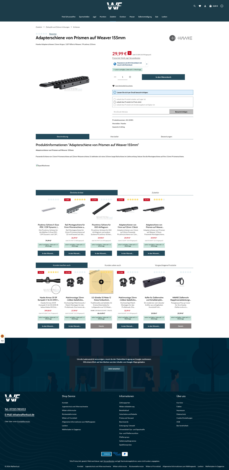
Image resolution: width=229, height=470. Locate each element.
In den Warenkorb (163, 77)
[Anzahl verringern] (115, 77)
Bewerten (53, 34)
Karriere (180, 403)
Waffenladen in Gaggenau (71, 429)
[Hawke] (181, 38)
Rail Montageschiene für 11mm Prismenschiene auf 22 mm (74, 226)
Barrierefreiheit (182, 426)
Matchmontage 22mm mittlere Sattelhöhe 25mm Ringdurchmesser (75, 298)
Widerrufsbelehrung (126, 406)
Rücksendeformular (69, 414)
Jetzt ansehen (114, 368)
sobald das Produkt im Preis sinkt (129, 102)
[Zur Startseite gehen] (114, 6)
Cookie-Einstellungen (184, 418)
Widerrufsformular (69, 410)
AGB (178, 422)
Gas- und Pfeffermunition (128, 433)
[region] (67, 81)
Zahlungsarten (124, 403)
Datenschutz (181, 414)
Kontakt (65, 403)
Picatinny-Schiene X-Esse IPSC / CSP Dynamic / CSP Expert (48, 226)
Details (101, 326)
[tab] (62, 136)
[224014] (67, 81)
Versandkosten (108, 461)
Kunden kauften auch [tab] (61, 265)
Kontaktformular (23, 421)
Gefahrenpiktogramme (127, 441)
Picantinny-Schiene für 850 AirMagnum (101, 226)
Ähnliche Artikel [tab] (76, 192)
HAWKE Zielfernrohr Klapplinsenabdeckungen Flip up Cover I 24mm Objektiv (180, 298)
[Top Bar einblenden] (221, 6)
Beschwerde (123, 422)
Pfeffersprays (124, 437)
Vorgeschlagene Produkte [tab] (165, 265)
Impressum (181, 410)
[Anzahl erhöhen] (130, 77)
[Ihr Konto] (205, 6)
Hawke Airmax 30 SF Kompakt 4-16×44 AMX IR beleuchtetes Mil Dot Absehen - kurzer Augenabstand (48, 298)
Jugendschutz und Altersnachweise (75, 406)
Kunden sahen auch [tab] (113, 265)
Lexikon (65, 426)
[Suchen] (194, 6)
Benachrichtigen (181, 112)
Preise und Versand (126, 418)
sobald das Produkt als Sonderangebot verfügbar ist (136, 105)
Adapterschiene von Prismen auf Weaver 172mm (154, 226)
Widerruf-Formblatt (69, 418)
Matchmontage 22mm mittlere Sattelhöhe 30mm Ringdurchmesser (127, 298)
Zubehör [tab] (155, 192)
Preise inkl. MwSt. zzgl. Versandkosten (126, 58)
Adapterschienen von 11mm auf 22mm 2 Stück (128, 226)
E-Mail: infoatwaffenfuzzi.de (19, 414)
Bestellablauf (124, 410)
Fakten (179, 406)
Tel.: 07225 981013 (15, 409)
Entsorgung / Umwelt (127, 426)
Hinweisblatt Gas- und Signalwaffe (132, 429)
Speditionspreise (125, 445)
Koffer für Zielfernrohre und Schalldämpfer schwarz (154, 298)
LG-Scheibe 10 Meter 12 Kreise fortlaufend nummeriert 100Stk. (101, 298)
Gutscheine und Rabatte (128, 414)
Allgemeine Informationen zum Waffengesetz (78, 422)
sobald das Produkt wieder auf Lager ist (131, 99)
